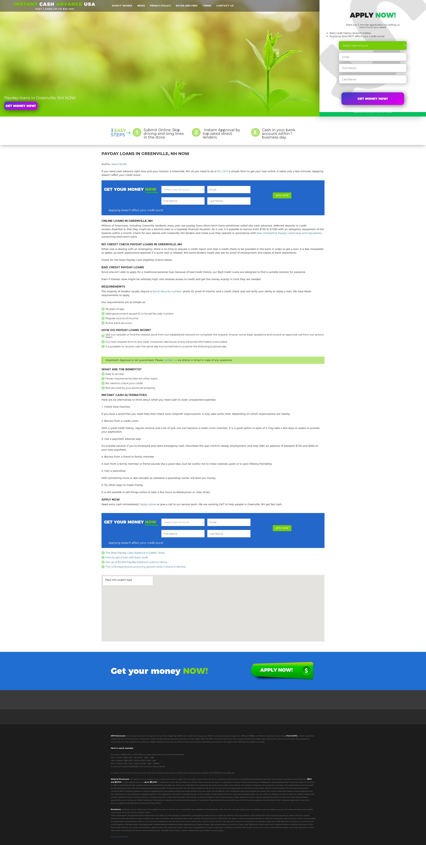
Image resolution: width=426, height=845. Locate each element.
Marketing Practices (119, 837)
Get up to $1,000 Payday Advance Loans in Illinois (136, 562)
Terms (207, 5)
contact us (170, 360)
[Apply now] (20, 106)
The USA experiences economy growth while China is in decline (146, 566)
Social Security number (167, 291)
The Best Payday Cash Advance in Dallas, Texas (135, 552)
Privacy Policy (403, 110)
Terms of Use (415, 110)
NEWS (141, 5)
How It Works (122, 5)
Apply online (148, 504)
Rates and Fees (187, 5)
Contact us (225, 5)
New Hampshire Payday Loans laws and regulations (289, 233)
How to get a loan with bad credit (127, 557)
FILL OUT (222, 171)
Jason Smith (119, 164)
